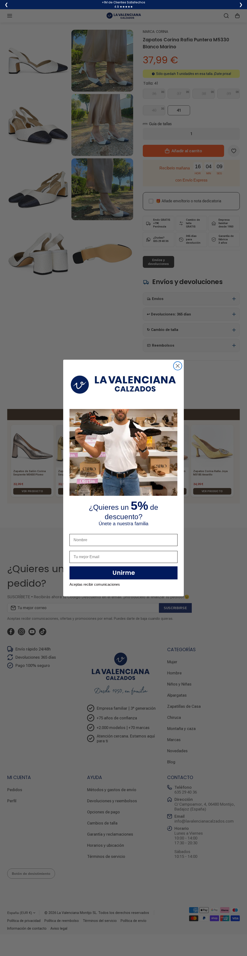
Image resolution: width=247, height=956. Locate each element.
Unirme (123, 573)
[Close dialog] (177, 366)
